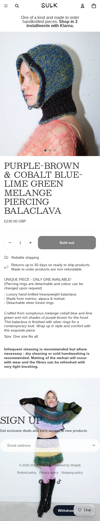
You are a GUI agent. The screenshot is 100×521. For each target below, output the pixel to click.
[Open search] (17, 5)
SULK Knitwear (40, 465)
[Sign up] (93, 445)
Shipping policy (72, 473)
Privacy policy (48, 473)
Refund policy (26, 473)
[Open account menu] (82, 5)
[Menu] (6, 6)
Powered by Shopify (67, 465)
